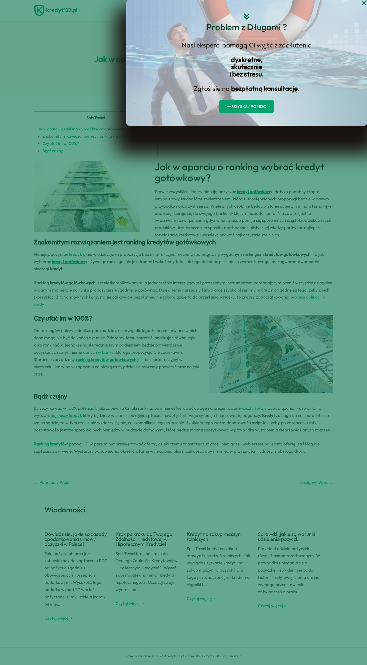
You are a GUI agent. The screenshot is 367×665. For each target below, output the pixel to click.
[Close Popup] (364, 3)
